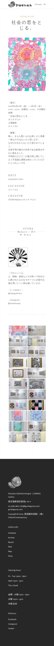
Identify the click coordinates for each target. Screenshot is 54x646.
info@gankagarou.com (30, 506)
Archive (11, 538)
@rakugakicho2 (15, 293)
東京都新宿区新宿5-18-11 (19, 501)
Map (10, 551)
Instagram (12, 624)
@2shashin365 (14, 303)
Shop (10, 556)
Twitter (11, 628)
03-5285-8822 (13, 506)
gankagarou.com (15, 509)
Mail (10, 547)
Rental (11, 542)
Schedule (12, 533)
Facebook (12, 619)
